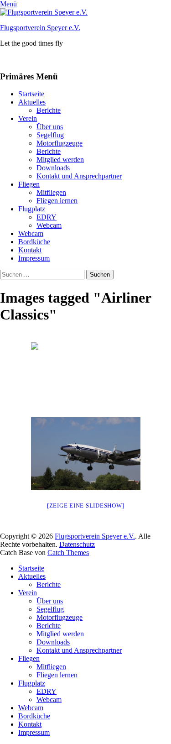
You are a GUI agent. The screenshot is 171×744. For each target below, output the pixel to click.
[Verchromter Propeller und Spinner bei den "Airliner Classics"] (85, 378)
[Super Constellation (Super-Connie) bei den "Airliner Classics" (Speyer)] (85, 453)
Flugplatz (31, 209)
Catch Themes (68, 552)
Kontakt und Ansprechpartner (79, 176)
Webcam (49, 225)
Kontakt (29, 250)
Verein (27, 118)
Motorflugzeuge (59, 143)
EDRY (46, 217)
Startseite (31, 94)
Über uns (49, 127)
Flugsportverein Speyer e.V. (40, 27)
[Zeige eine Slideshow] (85, 505)
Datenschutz (77, 544)
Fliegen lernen (57, 200)
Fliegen (29, 184)
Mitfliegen (51, 192)
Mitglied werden (60, 159)
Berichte (48, 110)
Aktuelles (32, 102)
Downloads (53, 168)
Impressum (34, 258)
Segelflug (50, 135)
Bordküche (34, 242)
